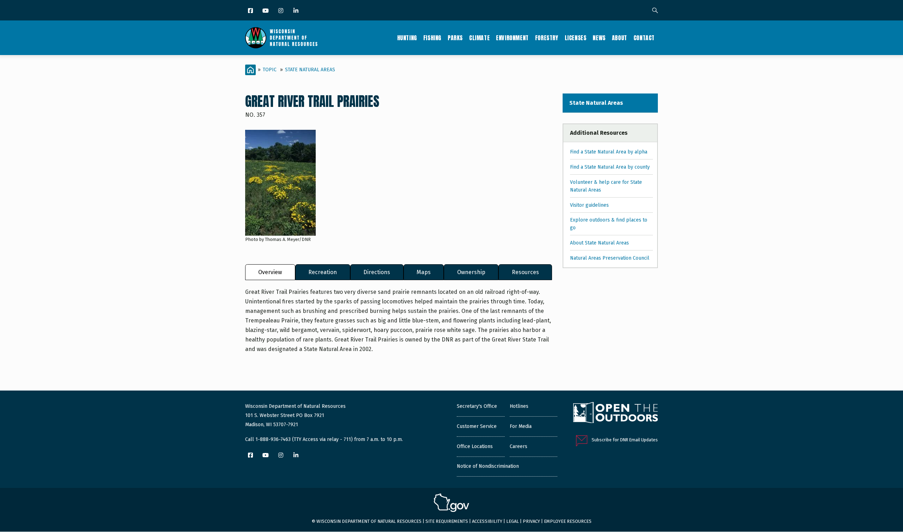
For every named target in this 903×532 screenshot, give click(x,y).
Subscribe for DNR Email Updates (625, 439)
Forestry (546, 38)
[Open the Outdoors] (615, 413)
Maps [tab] (424, 272)
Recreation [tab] (322, 272)
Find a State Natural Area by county (610, 167)
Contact (644, 38)
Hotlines (519, 406)
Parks (455, 38)
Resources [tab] (525, 272)
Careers (518, 446)
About (619, 38)
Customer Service (477, 426)
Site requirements (446, 521)
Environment (512, 38)
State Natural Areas (310, 70)
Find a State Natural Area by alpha (608, 152)
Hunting (407, 38)
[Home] (281, 37)
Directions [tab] (376, 272)
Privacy (531, 521)
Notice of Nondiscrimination (488, 466)
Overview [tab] (270, 272)
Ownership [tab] (471, 272)
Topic (270, 70)
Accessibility (487, 521)
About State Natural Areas (599, 243)
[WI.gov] (451, 504)
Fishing (432, 38)
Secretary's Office (477, 406)
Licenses (576, 38)
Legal (512, 521)
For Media (521, 426)
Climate (479, 38)
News (599, 38)
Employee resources (568, 521)
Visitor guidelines (589, 205)
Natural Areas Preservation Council (609, 258)
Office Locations (475, 446)
